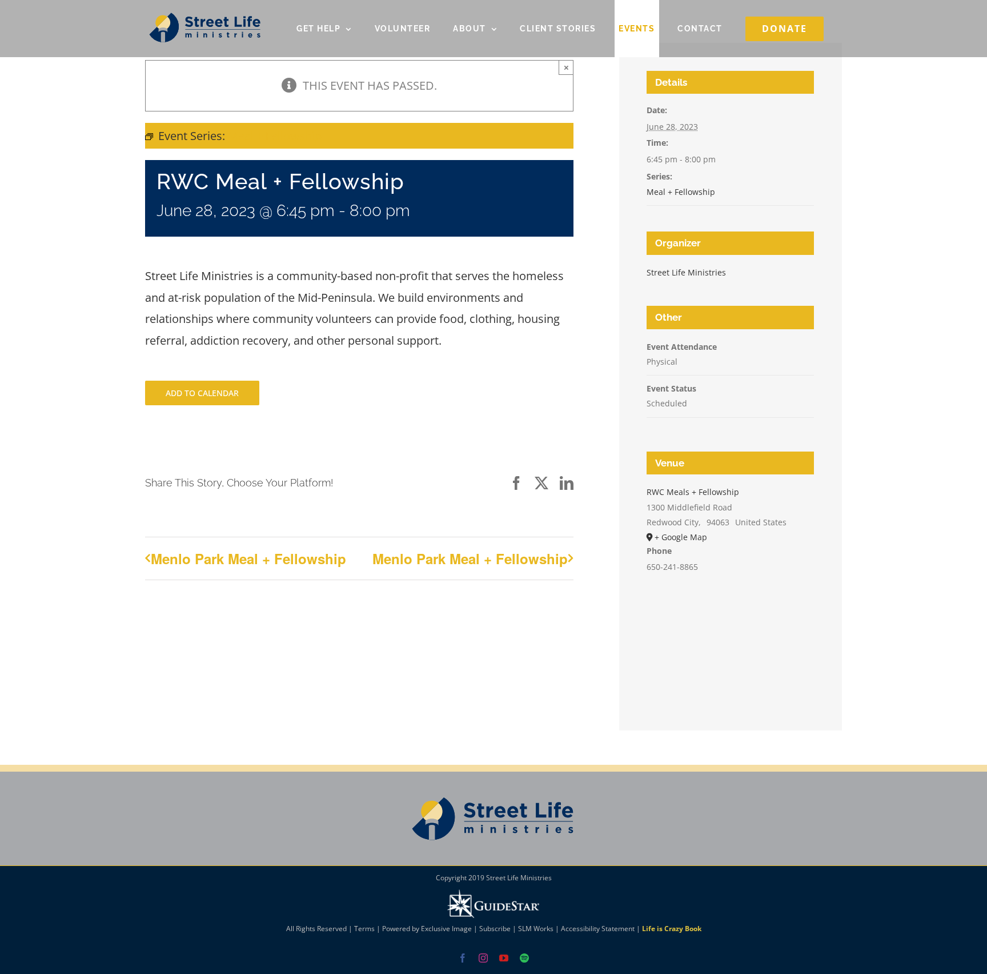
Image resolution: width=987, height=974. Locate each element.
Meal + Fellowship (681, 191)
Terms (364, 928)
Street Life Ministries (686, 272)
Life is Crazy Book (671, 928)
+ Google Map (681, 537)
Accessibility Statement (598, 928)
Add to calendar (202, 393)
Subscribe (495, 928)
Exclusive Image (446, 928)
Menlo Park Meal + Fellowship (248, 558)
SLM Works (535, 928)
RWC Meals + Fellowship (693, 491)
